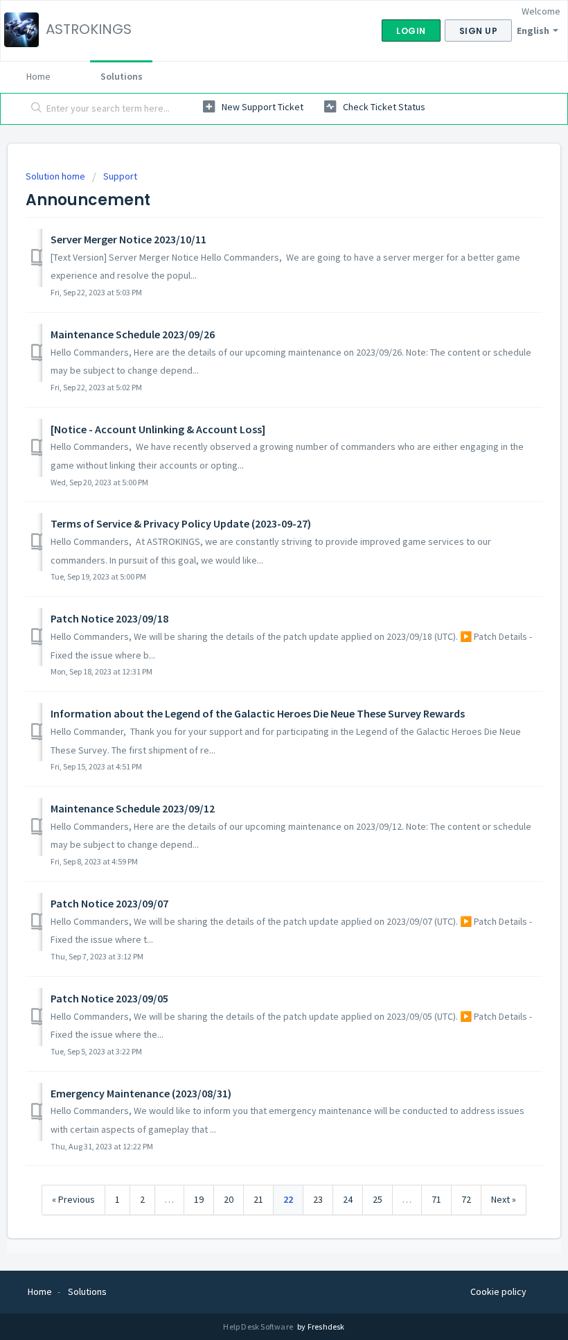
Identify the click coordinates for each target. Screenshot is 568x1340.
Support (120, 176)
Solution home (56, 176)
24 (348, 1199)
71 (436, 1199)
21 (258, 1199)
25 (377, 1199)
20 (228, 1199)
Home (38, 76)
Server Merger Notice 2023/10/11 (128, 239)
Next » (503, 1199)
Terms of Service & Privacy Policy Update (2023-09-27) (181, 523)
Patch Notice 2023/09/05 (109, 998)
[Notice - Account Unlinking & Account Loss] (158, 429)
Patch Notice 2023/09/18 (109, 618)
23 (318, 1199)
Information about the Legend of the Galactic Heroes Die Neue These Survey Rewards (258, 713)
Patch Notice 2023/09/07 (109, 903)
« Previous (73, 1199)
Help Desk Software (258, 1326)
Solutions (121, 76)
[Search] (33, 109)
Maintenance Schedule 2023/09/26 (133, 334)
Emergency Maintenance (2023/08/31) (141, 1093)
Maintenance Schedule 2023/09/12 (133, 808)
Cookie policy (498, 1291)
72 (466, 1199)
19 (199, 1199)
